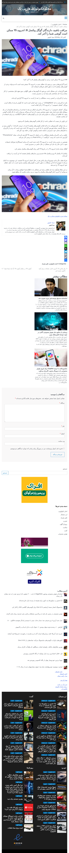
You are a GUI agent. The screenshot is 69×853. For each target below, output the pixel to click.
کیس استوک (63, 674)
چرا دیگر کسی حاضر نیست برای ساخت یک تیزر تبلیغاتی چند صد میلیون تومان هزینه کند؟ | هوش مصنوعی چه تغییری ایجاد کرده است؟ (14, 788)
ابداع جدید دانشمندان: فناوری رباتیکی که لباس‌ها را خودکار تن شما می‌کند (13, 737)
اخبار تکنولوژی (53, 264)
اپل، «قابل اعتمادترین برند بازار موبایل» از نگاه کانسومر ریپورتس (42, 653)
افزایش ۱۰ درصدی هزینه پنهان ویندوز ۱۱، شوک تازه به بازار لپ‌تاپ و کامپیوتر (38, 627)
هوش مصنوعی (62, 534)
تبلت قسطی (58, 672)
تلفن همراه (45, 264)
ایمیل (62, 434)
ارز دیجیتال (64, 514)
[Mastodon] (34, 240)
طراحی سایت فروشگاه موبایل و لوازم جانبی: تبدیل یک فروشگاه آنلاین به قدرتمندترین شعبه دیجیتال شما (13, 819)
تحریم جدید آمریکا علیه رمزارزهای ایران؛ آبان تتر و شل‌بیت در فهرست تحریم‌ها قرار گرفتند (35, 634)
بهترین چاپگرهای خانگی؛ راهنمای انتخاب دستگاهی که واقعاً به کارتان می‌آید (40, 647)
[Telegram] (34, 251)
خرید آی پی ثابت (62, 684)
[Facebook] (34, 237)
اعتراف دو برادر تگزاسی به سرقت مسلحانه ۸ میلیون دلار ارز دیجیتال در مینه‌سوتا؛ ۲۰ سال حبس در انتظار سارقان (46, 748)
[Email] (34, 243)
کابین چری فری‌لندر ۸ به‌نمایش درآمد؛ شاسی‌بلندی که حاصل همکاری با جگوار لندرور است (46, 817)
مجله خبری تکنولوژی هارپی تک (57, 216)
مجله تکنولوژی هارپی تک (34, 8)
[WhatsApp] (34, 245)
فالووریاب (64, 689)
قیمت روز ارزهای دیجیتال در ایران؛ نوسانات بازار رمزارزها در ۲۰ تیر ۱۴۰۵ (46, 727)
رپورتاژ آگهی (63, 524)
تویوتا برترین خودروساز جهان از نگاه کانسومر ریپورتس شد (44, 660)
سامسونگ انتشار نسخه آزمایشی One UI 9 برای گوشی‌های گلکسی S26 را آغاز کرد (45, 2)
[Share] (34, 260)
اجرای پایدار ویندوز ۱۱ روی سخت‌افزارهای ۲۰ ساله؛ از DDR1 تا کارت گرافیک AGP (14, 748)
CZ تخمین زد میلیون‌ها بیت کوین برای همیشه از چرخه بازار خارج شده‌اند (40, 600)
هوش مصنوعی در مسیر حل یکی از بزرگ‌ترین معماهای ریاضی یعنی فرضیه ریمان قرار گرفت (34, 614)
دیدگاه (62, 403)
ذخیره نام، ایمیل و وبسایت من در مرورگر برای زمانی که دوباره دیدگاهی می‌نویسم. (36, 448)
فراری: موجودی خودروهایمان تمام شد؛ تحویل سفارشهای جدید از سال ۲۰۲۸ (39, 667)
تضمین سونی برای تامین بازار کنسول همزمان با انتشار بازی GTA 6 (13, 705)
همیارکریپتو (64, 680)
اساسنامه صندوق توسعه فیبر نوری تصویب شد (52, 298)
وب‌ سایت (61, 441)
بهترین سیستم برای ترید (15, 799)
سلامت (65, 527)
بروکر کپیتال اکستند (61, 687)
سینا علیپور (51, 37)
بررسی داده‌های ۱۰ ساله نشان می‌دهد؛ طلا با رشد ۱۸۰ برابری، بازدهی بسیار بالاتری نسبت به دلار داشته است (46, 760)
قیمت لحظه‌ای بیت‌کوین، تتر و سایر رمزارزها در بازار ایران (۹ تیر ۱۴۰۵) (46, 737)
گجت (65, 531)
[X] (34, 248)
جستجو (65, 469)
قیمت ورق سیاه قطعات (15, 828)
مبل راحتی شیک (62, 676)
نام (63, 426)
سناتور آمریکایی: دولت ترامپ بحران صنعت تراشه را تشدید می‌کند (13, 727)
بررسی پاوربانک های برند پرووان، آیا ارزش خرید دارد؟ (14, 808)
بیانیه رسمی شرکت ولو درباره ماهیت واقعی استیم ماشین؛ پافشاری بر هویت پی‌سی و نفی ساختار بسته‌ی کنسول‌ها (13, 759)
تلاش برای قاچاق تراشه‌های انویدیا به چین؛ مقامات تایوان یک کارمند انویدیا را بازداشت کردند (13, 716)
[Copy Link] (34, 257)
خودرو (65, 521)
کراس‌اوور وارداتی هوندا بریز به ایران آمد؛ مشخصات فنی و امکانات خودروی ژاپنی (46, 807)
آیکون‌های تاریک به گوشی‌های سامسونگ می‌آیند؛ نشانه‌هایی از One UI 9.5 (40, 640)
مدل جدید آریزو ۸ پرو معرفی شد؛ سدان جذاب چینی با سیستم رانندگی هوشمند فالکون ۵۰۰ (35, 620)
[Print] (34, 254)
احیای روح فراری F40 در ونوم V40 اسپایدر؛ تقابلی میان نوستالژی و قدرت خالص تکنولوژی (46, 828)
